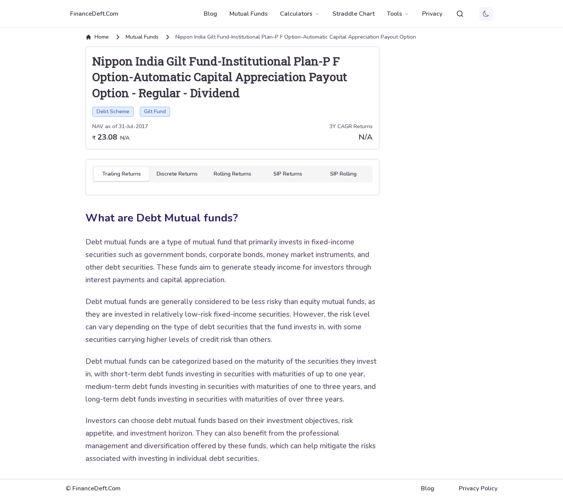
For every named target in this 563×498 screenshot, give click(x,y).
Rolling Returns (232, 173)
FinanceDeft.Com (94, 14)
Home (102, 37)
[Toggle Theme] (486, 14)
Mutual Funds (248, 14)
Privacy (432, 14)
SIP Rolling (343, 173)
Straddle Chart (353, 14)
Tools (394, 14)
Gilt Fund (155, 111)
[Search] (460, 14)
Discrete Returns (177, 173)
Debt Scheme (113, 111)
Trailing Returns (121, 173)
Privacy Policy (478, 488)
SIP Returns (287, 173)
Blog (210, 14)
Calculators (296, 14)
